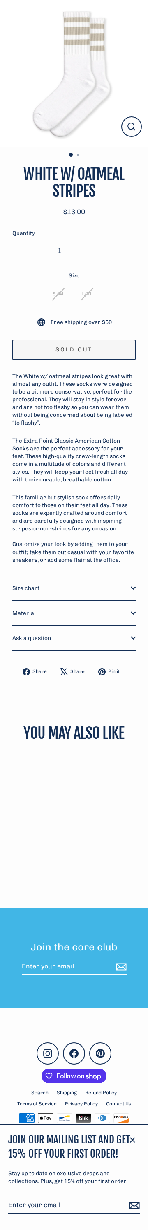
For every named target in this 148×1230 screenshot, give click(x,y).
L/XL (86, 294)
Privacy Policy (81, 1104)
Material (24, 613)
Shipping (67, 1093)
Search (40, 1093)
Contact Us (118, 1104)
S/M (58, 294)
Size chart (25, 588)
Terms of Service (37, 1104)
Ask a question (31, 638)
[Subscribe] (133, 1205)
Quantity (23, 233)
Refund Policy (101, 1093)
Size (74, 275)
